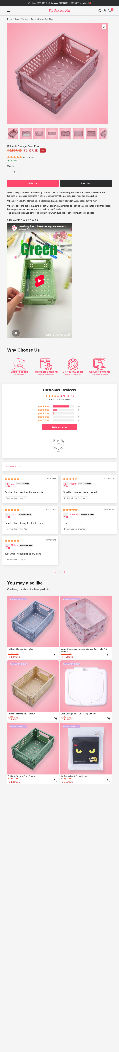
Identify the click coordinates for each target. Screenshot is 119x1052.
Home (9, 19)
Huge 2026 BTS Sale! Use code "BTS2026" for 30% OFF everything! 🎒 (61, 3)
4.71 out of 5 (67, 396)
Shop (17, 19)
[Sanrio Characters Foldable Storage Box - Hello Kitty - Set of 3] (86, 621)
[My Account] (104, 11)
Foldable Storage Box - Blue (20, 649)
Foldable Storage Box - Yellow (21, 714)
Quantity (11, 166)
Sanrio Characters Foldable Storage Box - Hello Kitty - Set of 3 (85, 650)
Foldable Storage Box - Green (21, 776)
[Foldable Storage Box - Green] (33, 748)
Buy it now (86, 183)
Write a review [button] (59, 427)
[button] (14, 157)
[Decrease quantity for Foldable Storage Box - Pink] (9, 172)
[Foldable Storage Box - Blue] (33, 621)
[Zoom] (104, 26)
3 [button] (60, 572)
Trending (24, 19)
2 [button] (55, 572)
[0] (109, 11)
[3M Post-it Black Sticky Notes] (86, 748)
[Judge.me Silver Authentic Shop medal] (58, 444)
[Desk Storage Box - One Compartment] (86, 686)
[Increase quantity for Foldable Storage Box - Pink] (19, 172)
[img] (12, 479)
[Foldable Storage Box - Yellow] (33, 686)
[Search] (100, 11)
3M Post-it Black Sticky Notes (74, 776)
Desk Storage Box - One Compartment (78, 714)
